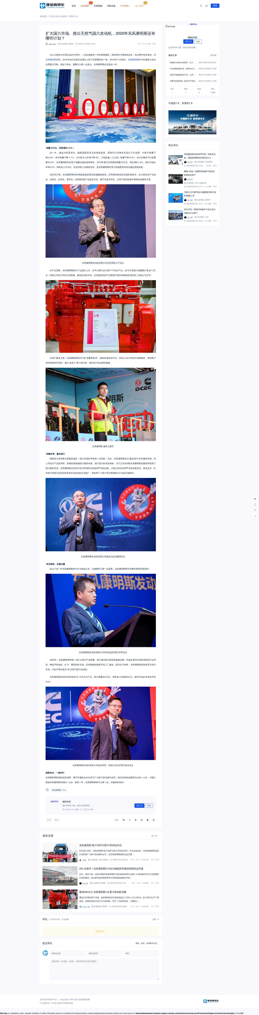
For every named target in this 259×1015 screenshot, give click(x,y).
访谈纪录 (202, 183)
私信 (149, 805)
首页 (74, 5)
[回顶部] (255, 516)
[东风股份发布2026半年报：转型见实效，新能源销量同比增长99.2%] (175, 160)
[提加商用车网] (54, 5)
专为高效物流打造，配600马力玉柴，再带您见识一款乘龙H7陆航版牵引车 (183, 68)
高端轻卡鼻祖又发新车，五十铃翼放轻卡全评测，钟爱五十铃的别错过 (182, 62)
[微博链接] (255, 499)
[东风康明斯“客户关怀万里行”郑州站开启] (60, 852)
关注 (139, 805)
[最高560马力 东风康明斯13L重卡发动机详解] (60, 899)
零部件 (71, 16)
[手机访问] (255, 504)
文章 (57, 16)
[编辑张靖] (192, 28)
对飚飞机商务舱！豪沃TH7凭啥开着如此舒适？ (183, 81)
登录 (215, 5)
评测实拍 (97, 906)
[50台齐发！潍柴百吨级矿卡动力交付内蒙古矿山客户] (175, 215)
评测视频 (98, 5)
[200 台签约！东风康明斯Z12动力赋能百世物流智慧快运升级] (60, 876)
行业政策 (208, 162)
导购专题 (111, 5)
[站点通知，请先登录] (206, 5)
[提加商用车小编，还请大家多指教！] (55, 806)
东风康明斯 (51, 59)
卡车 (100, 860)
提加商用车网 (84, 999)
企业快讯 (63, 16)
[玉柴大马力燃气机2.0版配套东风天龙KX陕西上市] (175, 198)
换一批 (154, 836)
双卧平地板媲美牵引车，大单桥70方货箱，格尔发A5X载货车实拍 (183, 75)
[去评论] (255, 510)
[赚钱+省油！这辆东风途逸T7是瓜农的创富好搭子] (175, 179)
